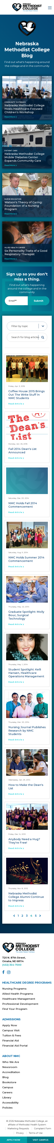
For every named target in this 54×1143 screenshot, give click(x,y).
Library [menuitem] (6, 1097)
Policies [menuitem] (7, 1107)
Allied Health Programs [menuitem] (17, 993)
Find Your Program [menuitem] (14, 1008)
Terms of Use (36, 1133)
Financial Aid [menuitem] (10, 1040)
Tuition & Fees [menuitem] (11, 1035)
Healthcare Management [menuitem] (18, 998)
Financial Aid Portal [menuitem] (15, 1045)
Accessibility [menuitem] (10, 1102)
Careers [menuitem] (7, 1092)
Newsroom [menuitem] (9, 1067)
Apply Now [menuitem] (9, 1025)
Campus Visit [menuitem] (11, 1030)
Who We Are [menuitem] (10, 1062)
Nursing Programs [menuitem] (14, 988)
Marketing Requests (18, 1128)
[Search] (42, 337)
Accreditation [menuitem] (11, 1072)
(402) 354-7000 (11, 964)
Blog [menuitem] (5, 1077)
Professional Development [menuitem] (20, 1003)
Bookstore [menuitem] (9, 1082)
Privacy (20, 1133)
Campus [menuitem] (7, 1087)
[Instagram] (9, 972)
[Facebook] (4, 972)
